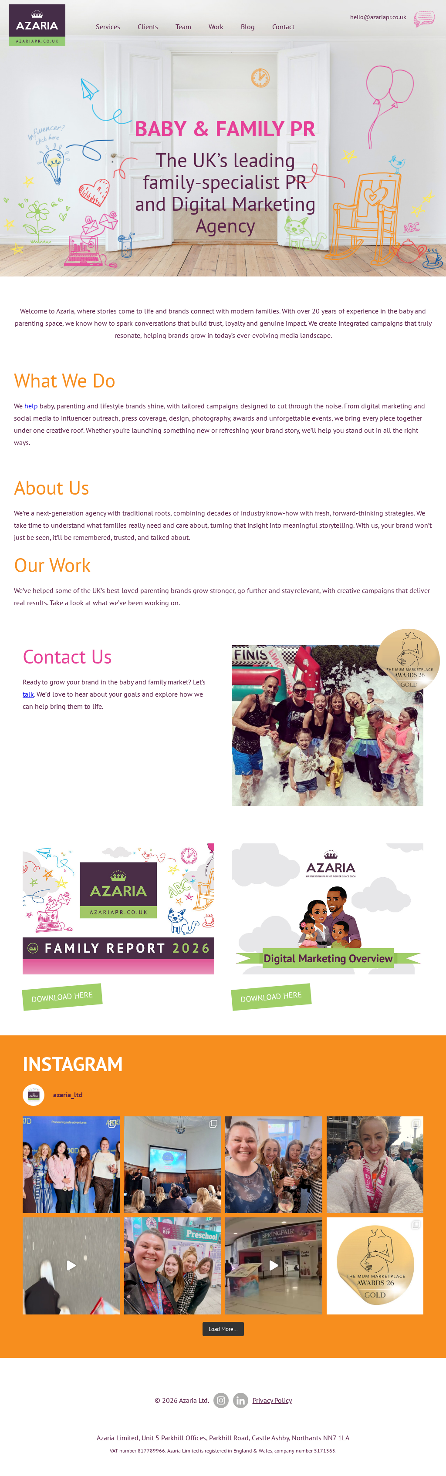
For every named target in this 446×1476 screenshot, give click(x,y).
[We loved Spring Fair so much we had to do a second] (273, 1265)
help (31, 405)
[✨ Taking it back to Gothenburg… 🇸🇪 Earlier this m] (71, 1164)
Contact (283, 26)
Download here (62, 996)
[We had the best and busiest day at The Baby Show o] (71, 1265)
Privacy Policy (272, 1400)
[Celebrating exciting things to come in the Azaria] (273, 1164)
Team (183, 26)
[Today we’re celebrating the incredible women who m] (172, 1265)
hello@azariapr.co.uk (378, 17)
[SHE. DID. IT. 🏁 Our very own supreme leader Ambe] (375, 1164)
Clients (148, 26)
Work (216, 26)
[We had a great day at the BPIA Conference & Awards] (172, 1164)
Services (108, 26)
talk (28, 694)
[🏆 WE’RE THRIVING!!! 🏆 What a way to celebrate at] (375, 1265)
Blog (248, 26)
